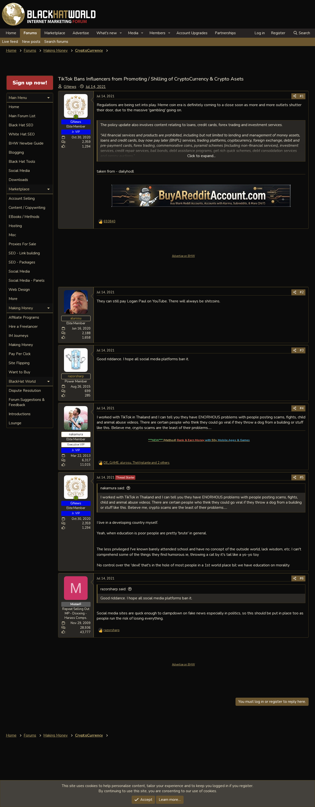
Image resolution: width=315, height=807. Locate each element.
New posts (31, 41)
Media (133, 33)
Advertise (81, 33)
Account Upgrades (191, 33)
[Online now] (76, 117)
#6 (302, 578)
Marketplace (54, 33)
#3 (302, 350)
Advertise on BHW (183, 256)
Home (11, 33)
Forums (30, 33)
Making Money (21, 344)
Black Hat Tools (22, 161)
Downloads (18, 179)
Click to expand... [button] (201, 156)
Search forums (56, 41)
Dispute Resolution (25, 390)
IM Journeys (18, 335)
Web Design (19, 289)
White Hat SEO (22, 134)
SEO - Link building (24, 253)
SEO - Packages (22, 262)
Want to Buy (19, 372)
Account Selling (22, 198)
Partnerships (225, 33)
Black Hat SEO (21, 125)
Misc (12, 234)
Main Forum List (22, 116)
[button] (120, 33)
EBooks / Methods (24, 216)
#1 (302, 96)
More (13, 298)
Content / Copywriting (27, 207)
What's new (106, 33)
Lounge (15, 423)
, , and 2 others (137, 463)
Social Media (19, 170)
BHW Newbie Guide (26, 143)
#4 (302, 408)
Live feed (10, 41)
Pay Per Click (20, 353)
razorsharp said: (113, 589)
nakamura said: (112, 488)
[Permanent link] (252, 440)
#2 (302, 292)
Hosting (15, 225)
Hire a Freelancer (23, 326)
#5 (302, 477)
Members (157, 33)
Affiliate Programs (24, 317)
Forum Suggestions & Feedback (27, 402)
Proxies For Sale (22, 244)
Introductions (20, 414)
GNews (70, 86)
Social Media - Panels (27, 280)
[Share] (294, 96)
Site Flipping (19, 363)
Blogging (16, 152)
